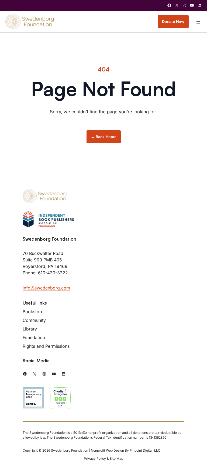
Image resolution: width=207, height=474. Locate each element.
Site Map (116, 458)
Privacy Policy (95, 458)
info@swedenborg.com (46, 288)
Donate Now (173, 21)
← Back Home (103, 136)
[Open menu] (198, 21)
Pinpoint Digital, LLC (145, 450)
